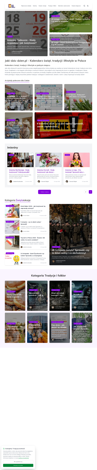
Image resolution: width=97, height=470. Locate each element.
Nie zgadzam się (18, 461)
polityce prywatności (24, 458)
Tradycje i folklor (52, 5)
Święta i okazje (42, 5)
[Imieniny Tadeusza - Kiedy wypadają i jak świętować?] (26, 33)
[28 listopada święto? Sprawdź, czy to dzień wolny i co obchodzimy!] (70, 234)
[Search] (84, 6)
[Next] (90, 192)
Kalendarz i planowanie (64, 5)
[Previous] (86, 192)
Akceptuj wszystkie (18, 465)
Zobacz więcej (44, 192)
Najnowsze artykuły (26, 5)
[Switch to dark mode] (87, 5)
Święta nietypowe (76, 5)
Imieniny (35, 5)
